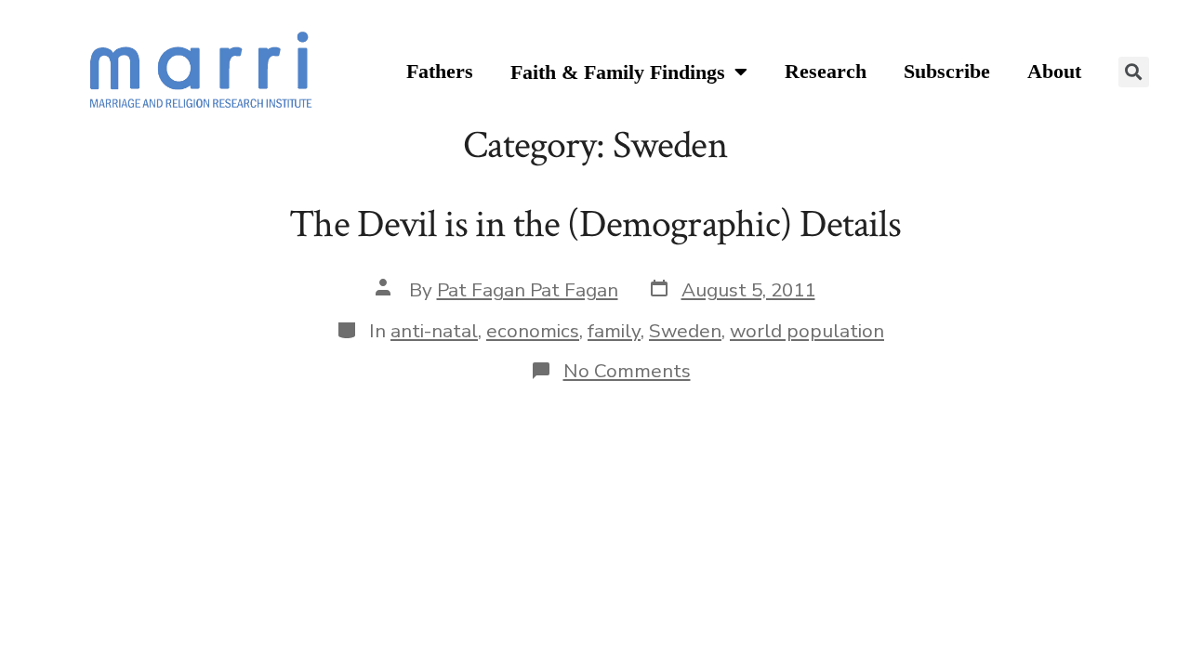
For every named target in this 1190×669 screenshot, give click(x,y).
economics (532, 331)
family (614, 331)
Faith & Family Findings (617, 72)
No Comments (627, 371)
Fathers (439, 71)
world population (807, 331)
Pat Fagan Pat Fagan (527, 290)
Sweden (685, 331)
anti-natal (434, 331)
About (1054, 71)
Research (825, 71)
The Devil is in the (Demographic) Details (595, 224)
